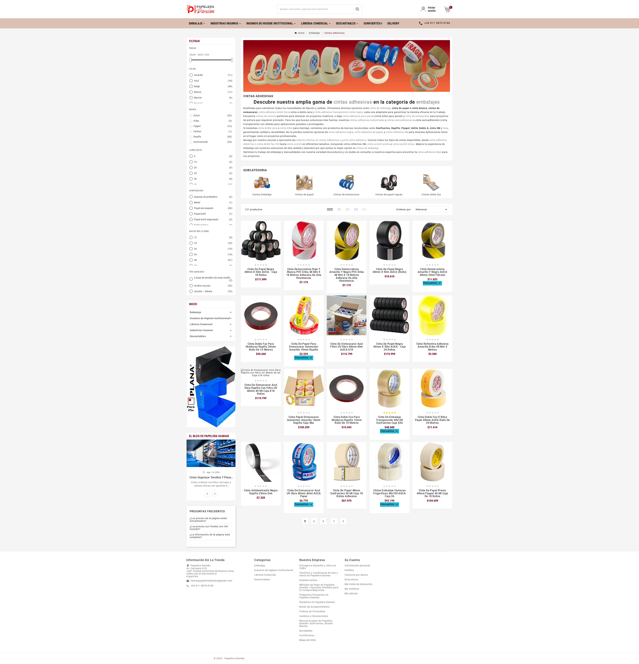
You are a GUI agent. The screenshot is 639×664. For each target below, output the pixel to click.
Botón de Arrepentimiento (314, 606)
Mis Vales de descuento (358, 584)
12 (213, 237)
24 (213, 248)
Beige (213, 86)
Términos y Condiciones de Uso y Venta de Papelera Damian (318, 574)
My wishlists (352, 588)
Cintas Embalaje (262, 194)
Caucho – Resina (213, 291)
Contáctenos (307, 635)
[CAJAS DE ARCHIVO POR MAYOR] (211, 386)
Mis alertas (351, 593)
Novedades (306, 630)
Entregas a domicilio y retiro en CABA (317, 566)
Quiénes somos (308, 580)
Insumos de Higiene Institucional (210, 318)
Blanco (213, 92)
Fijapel (213, 126)
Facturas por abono (356, 574)
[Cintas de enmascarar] (346, 182)
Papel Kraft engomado (213, 219)
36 (213, 254)
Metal (213, 202)
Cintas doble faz (431, 194)
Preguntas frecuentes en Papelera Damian (313, 596)
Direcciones (351, 579)
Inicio (193, 304)
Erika (213, 120)
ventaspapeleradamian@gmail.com (211, 580)
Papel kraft (213, 213)
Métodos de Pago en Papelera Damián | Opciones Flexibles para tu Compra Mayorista (318, 587)
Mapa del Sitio (307, 640)
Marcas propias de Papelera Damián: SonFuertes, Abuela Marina (316, 623)
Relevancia (432, 209)
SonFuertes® (213, 142)
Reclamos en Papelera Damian (317, 602)
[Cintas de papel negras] (389, 182)
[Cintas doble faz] (431, 182)
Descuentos (432, 283)
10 (213, 162)
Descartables (198, 336)
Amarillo (213, 75)
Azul (213, 80)
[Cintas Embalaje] (262, 182)
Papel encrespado (213, 208)
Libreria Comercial (201, 324)
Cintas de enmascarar (347, 194)
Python (213, 131)
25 (213, 173)
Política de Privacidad (312, 611)
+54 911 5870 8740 (202, 585)
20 (213, 167)
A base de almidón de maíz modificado (213, 279)
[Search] (357, 9)
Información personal (357, 565)
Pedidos (349, 570)
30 (213, 179)
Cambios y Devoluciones (313, 616)
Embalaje (195, 312)
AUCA (213, 115)
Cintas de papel (304, 194)
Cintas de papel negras (389, 194)
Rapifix (213, 136)
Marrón (213, 97)
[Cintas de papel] (304, 182)
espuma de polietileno (213, 196)
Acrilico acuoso (213, 285)
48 (213, 260)
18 (213, 243)
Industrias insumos (201, 330)
